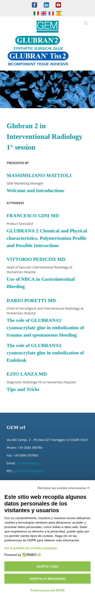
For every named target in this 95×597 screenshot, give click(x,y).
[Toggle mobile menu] (86, 23)
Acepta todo (47, 566)
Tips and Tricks (23, 389)
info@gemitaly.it (29, 463)
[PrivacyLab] (31, 554)
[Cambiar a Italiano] (36, 13)
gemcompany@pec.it (29, 471)
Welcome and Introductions (35, 190)
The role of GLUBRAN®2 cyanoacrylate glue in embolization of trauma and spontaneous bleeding (45, 327)
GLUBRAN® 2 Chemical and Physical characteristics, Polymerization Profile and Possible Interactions (47, 238)
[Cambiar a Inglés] (44, 13)
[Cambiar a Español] (59, 13)
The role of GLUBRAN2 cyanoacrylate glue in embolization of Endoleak (45, 353)
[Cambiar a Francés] (51, 13)
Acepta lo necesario (47, 579)
